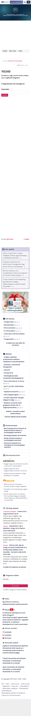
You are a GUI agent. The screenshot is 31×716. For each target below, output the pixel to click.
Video (7, 599)
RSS (3, 684)
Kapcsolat (15, 686)
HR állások (10, 319)
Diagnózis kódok (12, 575)
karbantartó (8, 373)
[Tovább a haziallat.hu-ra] (15, 481)
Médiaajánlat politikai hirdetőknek (13, 693)
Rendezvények (11, 425)
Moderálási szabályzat (10, 688)
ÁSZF (7, 684)
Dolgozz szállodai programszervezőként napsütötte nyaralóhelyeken (13, 359)
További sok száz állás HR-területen (15, 344)
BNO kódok (12, 51)
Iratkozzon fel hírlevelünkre (11, 695)
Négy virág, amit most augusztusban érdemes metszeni (15, 470)
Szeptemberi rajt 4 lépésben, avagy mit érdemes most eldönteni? (14, 528)
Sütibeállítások (7, 691)
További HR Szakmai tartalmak (14, 567)
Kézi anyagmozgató (14, 395)
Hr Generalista (12, 331)
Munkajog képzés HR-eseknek (15, 435)
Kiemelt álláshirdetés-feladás (15, 417)
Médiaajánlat (23, 688)
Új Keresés (5, 89)
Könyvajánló (9, 610)
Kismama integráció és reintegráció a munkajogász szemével (14, 445)
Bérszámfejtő (12, 325)
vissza (26, 239)
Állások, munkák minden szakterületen (15, 412)
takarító (7, 370)
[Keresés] (25, 2)
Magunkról (6, 686)
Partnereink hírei (13, 455)
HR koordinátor (13, 328)
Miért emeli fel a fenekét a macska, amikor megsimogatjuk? (15, 485)
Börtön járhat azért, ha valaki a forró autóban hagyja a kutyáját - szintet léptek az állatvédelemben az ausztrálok (15, 497)
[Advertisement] (15, 168)
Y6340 (20, 51)
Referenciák (25, 684)
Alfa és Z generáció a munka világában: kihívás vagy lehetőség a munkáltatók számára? (15, 255)
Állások (9, 354)
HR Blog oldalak (12, 508)
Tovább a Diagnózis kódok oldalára (15, 590)
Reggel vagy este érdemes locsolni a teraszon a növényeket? (16, 465)
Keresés (4, 95)
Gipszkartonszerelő (14, 392)
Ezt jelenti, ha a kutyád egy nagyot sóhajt (15, 490)
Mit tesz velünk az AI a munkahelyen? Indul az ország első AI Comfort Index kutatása (15, 273)
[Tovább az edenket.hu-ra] (15, 460)
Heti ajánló (9, 249)
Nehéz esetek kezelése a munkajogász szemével (13, 439)
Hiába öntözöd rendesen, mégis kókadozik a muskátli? (15, 474)
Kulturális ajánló (11, 643)
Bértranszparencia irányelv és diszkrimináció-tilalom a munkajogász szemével (15, 430)
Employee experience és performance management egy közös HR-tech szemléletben (14, 264)
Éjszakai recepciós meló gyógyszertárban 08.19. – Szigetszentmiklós (13, 405)
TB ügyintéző (12, 322)
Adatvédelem (24, 686)
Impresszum (15, 684)
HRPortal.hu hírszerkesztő (15, 61)
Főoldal (5, 51)
